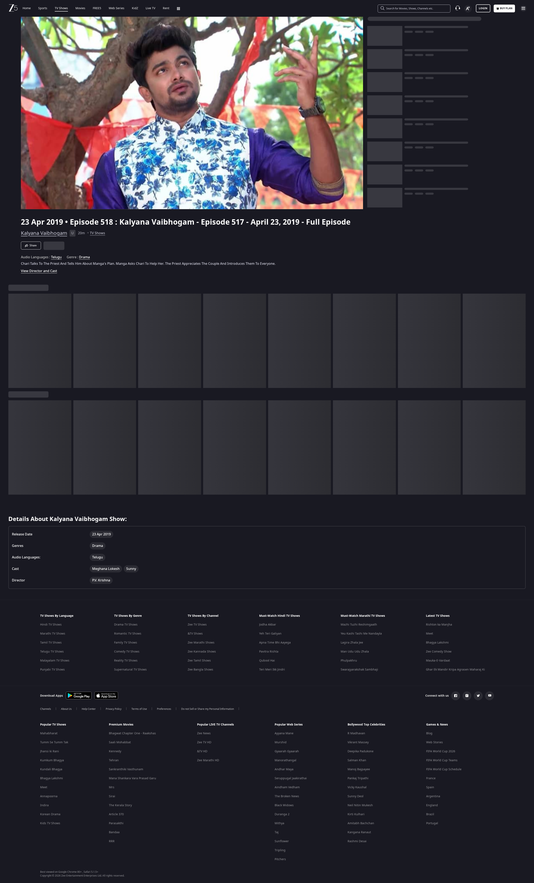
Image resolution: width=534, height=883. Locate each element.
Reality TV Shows (126, 660)
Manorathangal (285, 760)
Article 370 (116, 814)
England (432, 805)
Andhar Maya (284, 769)
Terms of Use (139, 709)
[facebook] (455, 695)
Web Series (116, 8)
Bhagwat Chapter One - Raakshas (132, 733)
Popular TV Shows (53, 725)
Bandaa (114, 832)
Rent (166, 8)
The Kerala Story (120, 805)
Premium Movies (121, 725)
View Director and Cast (39, 271)
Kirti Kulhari (356, 814)
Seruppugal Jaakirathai (291, 778)
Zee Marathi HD (208, 760)
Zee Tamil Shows (199, 660)
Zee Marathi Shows (201, 642)
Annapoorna (48, 796)
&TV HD (202, 751)
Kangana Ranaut (359, 832)
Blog (429, 733)
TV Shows (61, 8)
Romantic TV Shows (127, 633)
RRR (112, 841)
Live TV (150, 8)
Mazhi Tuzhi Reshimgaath (359, 624)
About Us (66, 709)
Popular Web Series (289, 725)
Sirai (112, 796)
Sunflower (282, 841)
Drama (84, 257)
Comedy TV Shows (126, 651)
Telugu (56, 257)
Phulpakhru (349, 660)
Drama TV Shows (126, 624)
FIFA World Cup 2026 (440, 751)
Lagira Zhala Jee (352, 642)
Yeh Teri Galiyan (270, 633)
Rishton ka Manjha (439, 624)
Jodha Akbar (267, 624)
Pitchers (280, 859)
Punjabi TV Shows (52, 669)
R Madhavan (356, 733)
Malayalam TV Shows (54, 660)
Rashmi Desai (357, 841)
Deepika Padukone (360, 751)
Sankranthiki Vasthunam (126, 769)
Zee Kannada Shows (202, 651)
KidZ (135, 8)
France (431, 778)
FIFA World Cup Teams (442, 760)
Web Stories (434, 742)
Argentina (433, 796)
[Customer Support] (458, 8)
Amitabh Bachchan (361, 823)
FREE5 (97, 8)
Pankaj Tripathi (358, 778)
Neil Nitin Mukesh (360, 805)
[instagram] (467, 695)
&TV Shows (195, 633)
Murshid (281, 742)
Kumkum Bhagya (52, 760)
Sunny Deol (355, 796)
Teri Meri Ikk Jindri (272, 669)
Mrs (111, 787)
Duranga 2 (282, 814)
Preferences (164, 709)
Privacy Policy (113, 709)
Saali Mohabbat (120, 742)
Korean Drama (50, 814)
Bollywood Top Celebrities (366, 725)
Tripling (280, 850)
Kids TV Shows (50, 823)
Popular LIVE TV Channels (215, 725)
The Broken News (287, 796)
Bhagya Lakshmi (437, 642)
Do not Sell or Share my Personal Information (207, 709)
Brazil (430, 814)
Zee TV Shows (197, 624)
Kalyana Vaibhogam (44, 233)
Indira (44, 805)
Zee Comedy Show (438, 651)
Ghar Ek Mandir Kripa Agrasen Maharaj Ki (455, 669)
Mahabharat (48, 733)
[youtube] (489, 695)
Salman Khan (357, 760)
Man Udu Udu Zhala (355, 651)
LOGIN (483, 8)
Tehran (114, 760)
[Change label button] (468, 9)
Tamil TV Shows (51, 642)
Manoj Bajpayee (359, 769)
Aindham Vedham (287, 787)
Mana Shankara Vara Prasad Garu (132, 778)
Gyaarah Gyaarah (287, 751)
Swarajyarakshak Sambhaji (359, 669)
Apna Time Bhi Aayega (275, 642)
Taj (277, 832)
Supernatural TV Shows (130, 669)
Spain (430, 787)
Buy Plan (506, 8)
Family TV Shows (125, 642)
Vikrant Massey (358, 742)
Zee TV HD (204, 742)
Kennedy (115, 751)
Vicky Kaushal (357, 787)
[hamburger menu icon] (523, 8)
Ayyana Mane (284, 733)
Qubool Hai (267, 660)
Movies (80, 8)
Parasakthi (116, 823)
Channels (45, 709)
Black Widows (284, 805)
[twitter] (478, 695)
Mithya (279, 823)
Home (27, 8)
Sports (42, 8)
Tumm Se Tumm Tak (54, 742)
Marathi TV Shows (52, 633)
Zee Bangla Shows (200, 669)
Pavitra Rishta (268, 651)
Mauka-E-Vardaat (438, 660)
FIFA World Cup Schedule (443, 769)
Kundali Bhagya (51, 769)
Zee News (204, 733)
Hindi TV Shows (51, 624)
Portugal (432, 823)
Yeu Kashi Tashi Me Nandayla (361, 633)
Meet (429, 633)
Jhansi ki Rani (49, 751)
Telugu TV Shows (52, 651)
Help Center (89, 709)
